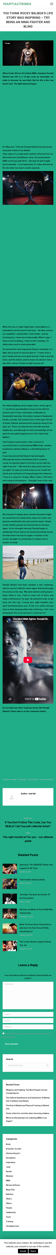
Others (9, 1199)
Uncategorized (12, 1226)
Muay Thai (10, 1190)
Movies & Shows (13, 1185)
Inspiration (10, 1162)
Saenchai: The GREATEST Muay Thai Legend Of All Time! (36, 866)
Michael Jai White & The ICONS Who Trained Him (36, 911)
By (22, 779)
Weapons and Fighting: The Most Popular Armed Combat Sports (26, 1091)
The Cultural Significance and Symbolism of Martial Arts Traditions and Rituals (28, 1099)
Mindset (9, 1176)
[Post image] (10, 869)
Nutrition (9, 1194)
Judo (8, 1167)
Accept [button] (23, 1251)
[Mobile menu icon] (51, 4)
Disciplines (10, 1158)
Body (8, 1144)
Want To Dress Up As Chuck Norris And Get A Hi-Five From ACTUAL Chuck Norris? (35, 928)
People (7, 43)
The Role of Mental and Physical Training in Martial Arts (27, 1107)
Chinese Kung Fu (13, 1153)
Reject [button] (33, 1251)
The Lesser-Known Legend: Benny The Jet (35, 943)
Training (9, 1221)
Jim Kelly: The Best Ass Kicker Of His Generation (35, 896)
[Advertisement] (28, 115)
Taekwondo (11, 1212)
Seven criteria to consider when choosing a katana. (27, 1113)
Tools (8, 1217)
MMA (8, 1181)
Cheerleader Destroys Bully (32, 879)
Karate (9, 1171)
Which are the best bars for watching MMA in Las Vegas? (26, 1119)
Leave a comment (46, 779)
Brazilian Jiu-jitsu (13, 1149)
